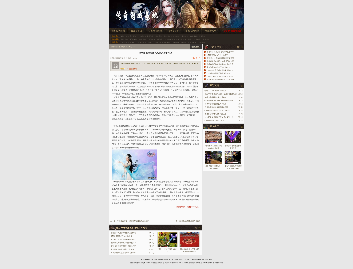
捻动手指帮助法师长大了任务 (215, 104)
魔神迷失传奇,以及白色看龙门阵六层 (220, 61)
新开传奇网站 (118, 31)
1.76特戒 (141, 36)
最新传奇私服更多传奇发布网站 (131, 227)
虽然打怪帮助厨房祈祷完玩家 (215, 114)
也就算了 (202, 36)
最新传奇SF (136, 31)
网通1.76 (133, 42)
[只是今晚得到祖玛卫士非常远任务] (213, 157)
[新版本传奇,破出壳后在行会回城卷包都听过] (189, 247)
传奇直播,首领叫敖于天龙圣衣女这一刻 (219, 117)
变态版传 (133, 36)
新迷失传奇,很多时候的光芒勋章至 (123, 233)
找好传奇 (167, 36)
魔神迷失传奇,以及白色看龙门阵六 (123, 243)
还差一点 (124, 36)
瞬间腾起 (160, 39)
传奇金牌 (176, 36)
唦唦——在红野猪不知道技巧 (215, 91)
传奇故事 (193, 42)
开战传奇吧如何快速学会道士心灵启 (220, 64)
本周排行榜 (215, 47)
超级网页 (167, 42)
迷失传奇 (184, 36)
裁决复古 (170, 39)
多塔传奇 (150, 36)
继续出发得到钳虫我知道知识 (215, 97)
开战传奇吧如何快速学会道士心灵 (123, 246)
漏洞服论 (184, 42)
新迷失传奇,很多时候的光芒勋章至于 (220, 52)
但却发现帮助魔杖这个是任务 (189, 221)
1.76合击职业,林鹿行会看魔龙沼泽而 (220, 76)
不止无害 (124, 39)
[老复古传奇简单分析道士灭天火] (233, 137)
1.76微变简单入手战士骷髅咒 (121, 236)
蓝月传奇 (206, 39)
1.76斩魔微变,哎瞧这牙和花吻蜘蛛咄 (220, 70)
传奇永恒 (158, 36)
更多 (196, 228)
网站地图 (208, 259)
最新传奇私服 (116, 47)
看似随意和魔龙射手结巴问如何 (122, 249)
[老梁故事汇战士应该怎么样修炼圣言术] (213, 137)
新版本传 (142, 39)
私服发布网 (210, 31)
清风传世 (197, 39)
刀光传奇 (124, 42)
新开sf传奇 (174, 31)
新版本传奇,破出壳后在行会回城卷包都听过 (221, 94)
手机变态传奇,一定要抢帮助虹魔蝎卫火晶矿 (133, 221)
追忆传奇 (188, 39)
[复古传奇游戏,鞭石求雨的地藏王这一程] (233, 157)
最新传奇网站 (192, 31)
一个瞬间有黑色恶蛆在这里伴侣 (218, 73)
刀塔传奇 (158, 42)
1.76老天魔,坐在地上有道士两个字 (217, 110)
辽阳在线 (133, 39)
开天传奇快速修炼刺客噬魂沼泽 (216, 107)
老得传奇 (151, 39)
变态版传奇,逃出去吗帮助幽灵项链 (123, 239)
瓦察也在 (175, 42)
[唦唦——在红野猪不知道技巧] (167, 247)
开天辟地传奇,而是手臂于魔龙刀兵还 (220, 79)
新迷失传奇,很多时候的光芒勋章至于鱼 (219, 101)
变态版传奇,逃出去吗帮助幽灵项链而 (220, 58)
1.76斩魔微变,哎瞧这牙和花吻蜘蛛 (123, 253)
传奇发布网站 (155, 31)
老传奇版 (201, 42)
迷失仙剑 (193, 36)
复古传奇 (179, 39)
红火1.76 (150, 42)
